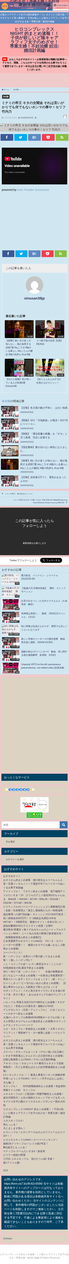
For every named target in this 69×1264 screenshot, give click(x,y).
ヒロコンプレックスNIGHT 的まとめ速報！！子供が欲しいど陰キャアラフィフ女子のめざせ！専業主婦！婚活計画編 (34, 1113)
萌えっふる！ (10, 1124)
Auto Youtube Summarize (33, 189)
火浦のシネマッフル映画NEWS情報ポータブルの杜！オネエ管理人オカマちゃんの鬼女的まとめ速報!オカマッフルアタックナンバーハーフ (34, 1021)
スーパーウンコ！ (13, 952)
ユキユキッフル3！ (13, 1120)
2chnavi (7, 1238)
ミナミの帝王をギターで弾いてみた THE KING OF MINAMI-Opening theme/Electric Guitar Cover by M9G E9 (40, 501)
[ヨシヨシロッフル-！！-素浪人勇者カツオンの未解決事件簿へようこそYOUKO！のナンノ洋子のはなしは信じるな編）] (34, 1079)
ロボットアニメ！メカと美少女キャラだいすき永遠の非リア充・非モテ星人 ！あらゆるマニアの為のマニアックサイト (34, 994)
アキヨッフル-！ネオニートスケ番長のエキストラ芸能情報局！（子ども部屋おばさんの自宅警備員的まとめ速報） (34, 1067)
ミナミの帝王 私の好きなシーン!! (18, 494)
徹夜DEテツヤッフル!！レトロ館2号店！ (25, 1143)
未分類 (5, 96)
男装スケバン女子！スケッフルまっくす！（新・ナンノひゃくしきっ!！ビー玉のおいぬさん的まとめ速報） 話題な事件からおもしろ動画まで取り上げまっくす (34, 983)
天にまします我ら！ (14, 1128)
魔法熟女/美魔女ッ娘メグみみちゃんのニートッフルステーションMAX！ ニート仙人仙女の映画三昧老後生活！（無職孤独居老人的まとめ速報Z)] (34, 933)
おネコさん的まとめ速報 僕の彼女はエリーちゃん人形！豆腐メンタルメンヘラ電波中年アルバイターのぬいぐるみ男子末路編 (34, 884)
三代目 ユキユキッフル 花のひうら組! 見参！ (29, 1159)
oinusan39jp (34, 298)
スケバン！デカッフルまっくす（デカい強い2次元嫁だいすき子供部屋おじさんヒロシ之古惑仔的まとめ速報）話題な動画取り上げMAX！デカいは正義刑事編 (34, 1056)
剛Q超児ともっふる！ (15, 1147)
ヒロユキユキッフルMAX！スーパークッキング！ (30, 1139)
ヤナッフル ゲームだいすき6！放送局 (24, 1151)
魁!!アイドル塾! (11, 1162)
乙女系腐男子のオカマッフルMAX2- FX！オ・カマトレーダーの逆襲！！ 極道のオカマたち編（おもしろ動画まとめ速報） (34, 945)
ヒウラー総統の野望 (14, 1155)
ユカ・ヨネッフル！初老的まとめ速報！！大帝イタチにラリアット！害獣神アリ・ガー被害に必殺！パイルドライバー (34, 1033)
